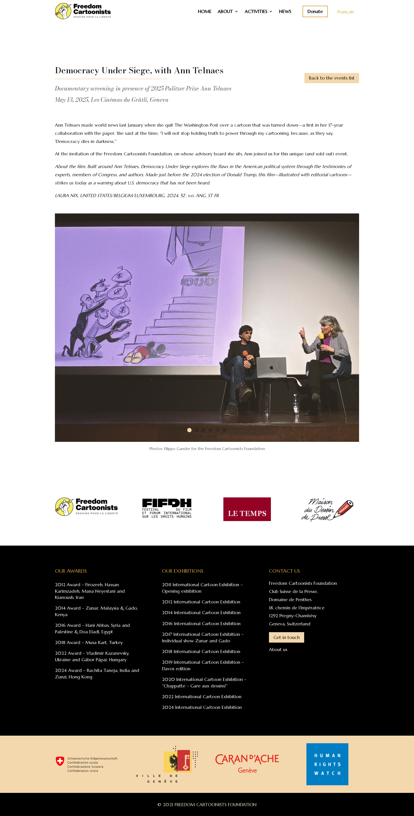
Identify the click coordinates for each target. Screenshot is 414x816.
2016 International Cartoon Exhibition (201, 623)
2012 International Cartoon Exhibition (201, 602)
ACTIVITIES (256, 11)
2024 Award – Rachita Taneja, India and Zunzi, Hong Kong (97, 673)
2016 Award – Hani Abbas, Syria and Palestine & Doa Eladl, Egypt (92, 628)
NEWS (285, 11)
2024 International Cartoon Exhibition (202, 707)
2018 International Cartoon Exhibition (201, 651)
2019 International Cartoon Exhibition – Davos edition (203, 665)
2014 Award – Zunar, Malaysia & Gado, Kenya (96, 611)
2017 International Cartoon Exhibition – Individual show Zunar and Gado (203, 637)
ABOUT (225, 11)
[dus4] (207, 440)
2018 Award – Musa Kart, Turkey (89, 642)
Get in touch (286, 637)
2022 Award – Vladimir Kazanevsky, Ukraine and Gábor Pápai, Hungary (92, 656)
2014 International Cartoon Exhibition (201, 612)
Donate (315, 11)
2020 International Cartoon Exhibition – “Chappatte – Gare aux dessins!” (204, 682)
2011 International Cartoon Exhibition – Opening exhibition (202, 588)
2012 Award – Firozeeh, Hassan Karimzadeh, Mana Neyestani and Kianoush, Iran (90, 591)
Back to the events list (332, 78)
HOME (205, 11)
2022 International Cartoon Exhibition (201, 696)
